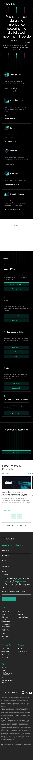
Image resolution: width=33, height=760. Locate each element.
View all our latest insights (15, 525)
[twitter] (27, 693)
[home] (8, 3)
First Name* (6, 550)
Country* (5, 571)
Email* (4, 561)
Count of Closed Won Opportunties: (13, 591)
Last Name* (6, 555)
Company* (5, 566)
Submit (9, 599)
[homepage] (8, 538)
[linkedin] (23, 693)
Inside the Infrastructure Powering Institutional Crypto (14, 493)
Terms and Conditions (19, 581)
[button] (30, 3)
